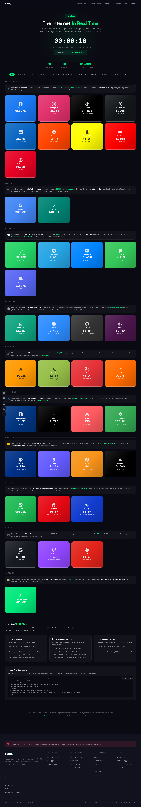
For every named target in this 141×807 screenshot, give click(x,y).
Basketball (97, 771)
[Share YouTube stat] (133, 125)
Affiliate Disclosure (12, 789)
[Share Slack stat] (133, 317)
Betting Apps (81, 3)
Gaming (116, 74)
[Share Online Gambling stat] (33, 589)
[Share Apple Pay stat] (133, 453)
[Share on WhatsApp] (4, 409)
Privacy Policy (10, 785)
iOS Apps (50, 761)
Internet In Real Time (124, 764)
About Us (120, 768)
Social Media (21, 74)
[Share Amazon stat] (33, 362)
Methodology (130, 3)
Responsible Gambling (13, 792)
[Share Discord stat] (33, 272)
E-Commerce (67, 74)
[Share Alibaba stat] (133, 362)
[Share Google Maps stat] (133, 408)
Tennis (96, 768)
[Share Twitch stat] (67, 543)
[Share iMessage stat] (133, 244)
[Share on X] (4, 393)
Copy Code (127, 678)
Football (97, 757)
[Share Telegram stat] (67, 244)
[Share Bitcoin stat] (100, 453)
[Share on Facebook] (4, 398)
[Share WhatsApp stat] (33, 244)
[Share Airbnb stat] (100, 408)
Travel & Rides (81, 74)
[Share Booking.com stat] (33, 408)
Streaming (105, 74)
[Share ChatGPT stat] (33, 317)
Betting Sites (96, 3)
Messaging (43, 74)
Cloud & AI (55, 74)
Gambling (127, 74)
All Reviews (121, 757)
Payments (94, 74)
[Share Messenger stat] (100, 244)
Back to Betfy (49, 716)
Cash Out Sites (76, 768)
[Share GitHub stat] (100, 317)
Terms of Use (10, 782)
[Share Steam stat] (33, 543)
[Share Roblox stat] (100, 543)
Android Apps (52, 764)
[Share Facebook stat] (33, 97)
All (12, 74)
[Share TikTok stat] (100, 97)
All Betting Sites (76, 757)
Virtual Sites (75, 764)
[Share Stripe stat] (67, 453)
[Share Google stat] (33, 199)
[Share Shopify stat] (67, 362)
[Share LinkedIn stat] (33, 125)
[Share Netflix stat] (67, 498)
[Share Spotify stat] (33, 498)
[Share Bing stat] (67, 199)
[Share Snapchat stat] (100, 125)
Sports (107, 3)
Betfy (8, 3)
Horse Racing (98, 761)
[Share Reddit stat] (67, 125)
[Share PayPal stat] (33, 453)
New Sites (74, 761)
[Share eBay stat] (100, 362)
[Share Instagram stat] (67, 97)
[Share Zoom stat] (67, 317)
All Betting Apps (53, 757)
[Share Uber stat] (67, 408)
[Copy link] (4, 414)
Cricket (96, 764)
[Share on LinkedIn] (4, 403)
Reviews (118, 3)
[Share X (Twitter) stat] (133, 97)
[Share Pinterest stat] (33, 153)
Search (33, 74)
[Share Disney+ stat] (100, 498)
